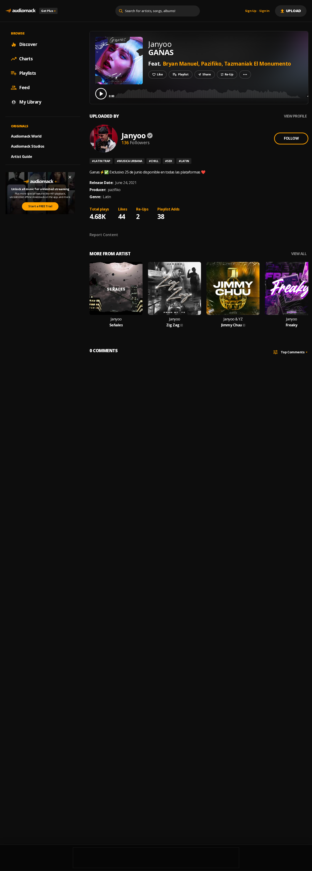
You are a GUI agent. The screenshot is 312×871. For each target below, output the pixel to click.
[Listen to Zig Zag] (174, 288)
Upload (293, 10)
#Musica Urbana (129, 161)
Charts (26, 59)
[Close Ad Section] (70, 177)
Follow (291, 138)
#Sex (168, 161)
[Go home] (20, 11)
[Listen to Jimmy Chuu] (232, 288)
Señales (116, 325)
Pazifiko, (212, 63)
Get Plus (48, 11)
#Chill (154, 161)
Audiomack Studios (27, 146)
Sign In (264, 11)
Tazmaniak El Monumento (257, 63)
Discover (28, 44)
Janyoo (134, 135)
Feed (24, 88)
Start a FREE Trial (40, 206)
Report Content (104, 234)
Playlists (27, 73)
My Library (30, 102)
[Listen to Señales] (116, 288)
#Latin (184, 161)
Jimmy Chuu (231, 325)
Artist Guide (21, 156)
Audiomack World (26, 136)
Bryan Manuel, (182, 63)
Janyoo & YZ (233, 319)
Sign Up (250, 11)
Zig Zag (173, 325)
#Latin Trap (101, 161)
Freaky (291, 325)
